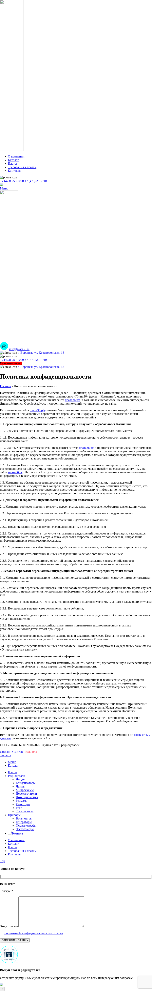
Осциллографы (26, 825)
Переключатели (26, 793)
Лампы (20, 786)
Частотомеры (25, 829)
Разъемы (21, 800)
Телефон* (6, 891)
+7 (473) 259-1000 (12, 181)
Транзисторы (24, 811)
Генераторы (24, 822)
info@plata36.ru (19, 349)
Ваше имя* (7, 883)
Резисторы (23, 804)
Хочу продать (9, 926)
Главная (5, 386)
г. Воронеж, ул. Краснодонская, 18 (41, 352)
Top (2, 861)
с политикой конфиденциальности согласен (33, 933)
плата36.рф (72, 400)
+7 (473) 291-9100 (36, 181)
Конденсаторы (25, 783)
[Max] (1, 185)
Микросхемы (25, 790)
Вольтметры (24, 818)
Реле (19, 807)
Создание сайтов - (18, 751)
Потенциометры (27, 797)
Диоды (20, 779)
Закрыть (5, 755)
